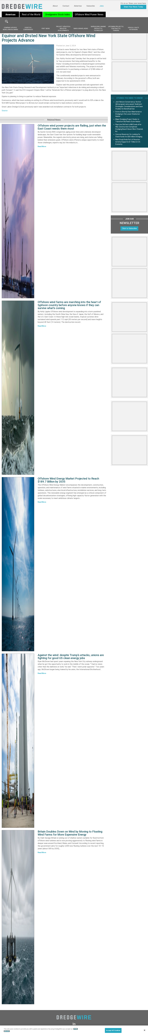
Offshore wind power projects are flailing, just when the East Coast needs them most (72, 127)
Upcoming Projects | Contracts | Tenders (115, 28)
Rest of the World (31, 14)
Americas (10, 14)
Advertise (78, 6)
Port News (46, 28)
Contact (66, 6)
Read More (42, 146)
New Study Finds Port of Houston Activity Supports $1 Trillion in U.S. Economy (127, 142)
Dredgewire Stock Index (57, 14)
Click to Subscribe (129, 228)
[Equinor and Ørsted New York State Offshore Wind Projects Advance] (28, 64)
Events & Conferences (28, 28)
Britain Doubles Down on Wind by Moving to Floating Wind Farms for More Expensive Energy (70, 833)
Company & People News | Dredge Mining (10, 28)
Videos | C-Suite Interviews (133, 28)
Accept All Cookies (113, 1030)
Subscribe (90, 6)
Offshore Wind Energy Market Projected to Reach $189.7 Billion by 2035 (68, 480)
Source (5, 110)
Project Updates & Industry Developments (63, 28)
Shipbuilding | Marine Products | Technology (98, 28)
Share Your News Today (133, 7)
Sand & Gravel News (81, 28)
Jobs (102, 6)
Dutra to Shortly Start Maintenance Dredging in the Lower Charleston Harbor (128, 114)
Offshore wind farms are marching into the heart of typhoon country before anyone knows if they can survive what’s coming (69, 305)
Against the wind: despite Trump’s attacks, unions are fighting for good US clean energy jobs (71, 656)
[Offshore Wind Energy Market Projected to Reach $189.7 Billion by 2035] (18, 564)
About (55, 6)
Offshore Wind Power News (89, 14)
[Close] (144, 1030)
